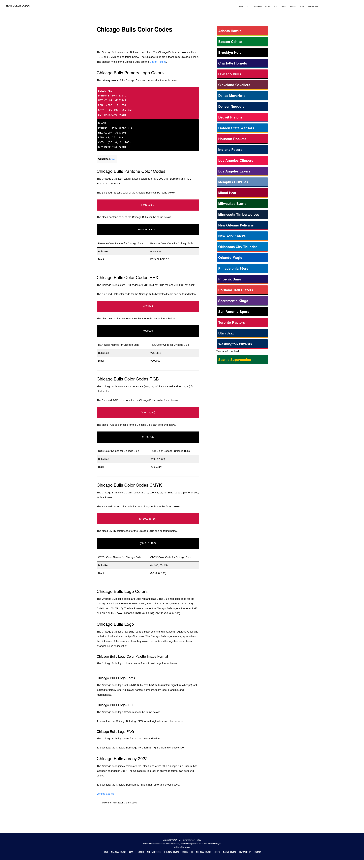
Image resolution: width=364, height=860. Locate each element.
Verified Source (105, 793)
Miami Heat (227, 192)
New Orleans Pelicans (236, 225)
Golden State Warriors (236, 127)
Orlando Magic (230, 257)
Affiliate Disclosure (182, 847)
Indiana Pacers (230, 149)
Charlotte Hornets (232, 63)
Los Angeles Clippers (235, 160)
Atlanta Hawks (229, 30)
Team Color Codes (18, 5)
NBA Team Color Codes (125, 802)
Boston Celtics (230, 41)
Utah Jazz (226, 333)
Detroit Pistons (158, 61)
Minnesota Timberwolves (238, 214)
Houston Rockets (232, 138)
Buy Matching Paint (112, 114)
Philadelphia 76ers (233, 268)
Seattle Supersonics (234, 359)
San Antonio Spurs (233, 311)
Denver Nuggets (231, 106)
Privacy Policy (195, 840)
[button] (321, 4)
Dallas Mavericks (231, 95)
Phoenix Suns (229, 279)
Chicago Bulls (229, 73)
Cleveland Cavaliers (234, 84)
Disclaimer (183, 840)
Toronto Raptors (231, 322)
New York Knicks (232, 235)
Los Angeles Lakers (234, 171)
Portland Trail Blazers (235, 289)
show (112, 159)
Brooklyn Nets (229, 52)
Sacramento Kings (233, 300)
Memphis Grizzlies (233, 181)
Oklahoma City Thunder (237, 246)
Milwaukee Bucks (232, 203)
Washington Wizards (235, 343)
